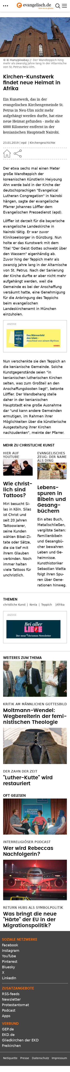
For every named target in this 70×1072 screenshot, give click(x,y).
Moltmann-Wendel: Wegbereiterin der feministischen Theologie (35, 716)
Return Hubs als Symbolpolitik (33, 907)
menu (5, 5)
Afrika (60, 604)
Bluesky (8, 967)
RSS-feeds (10, 994)
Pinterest (9, 961)
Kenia (33, 604)
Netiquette (10, 1058)
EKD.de (8, 1035)
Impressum (59, 1058)
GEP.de (8, 1029)
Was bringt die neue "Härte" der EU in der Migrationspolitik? (30, 919)
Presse (24, 1058)
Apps (6, 1016)
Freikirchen (11, 1046)
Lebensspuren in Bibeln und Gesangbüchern (51, 499)
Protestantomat (15, 1005)
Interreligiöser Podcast (27, 842)
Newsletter (11, 999)
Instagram (10, 950)
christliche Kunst (14, 604)
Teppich (46, 604)
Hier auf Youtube (11, 455)
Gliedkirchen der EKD (20, 1040)
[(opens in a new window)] (33, 338)
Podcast (8, 1010)
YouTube (9, 956)
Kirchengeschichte (42, 142)
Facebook (10, 945)
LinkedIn (9, 978)
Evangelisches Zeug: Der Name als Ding (52, 456)
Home (7, 153)
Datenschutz (40, 1058)
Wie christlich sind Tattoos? (17, 489)
